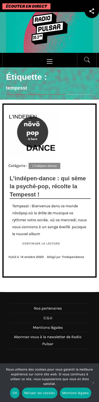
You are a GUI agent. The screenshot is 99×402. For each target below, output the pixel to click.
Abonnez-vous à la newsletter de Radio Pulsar (47, 340)
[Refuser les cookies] (93, 385)
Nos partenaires (48, 308)
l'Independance (73, 257)
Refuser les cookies (39, 393)
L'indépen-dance (44, 166)
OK (14, 393)
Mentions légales (48, 327)
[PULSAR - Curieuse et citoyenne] (49, 32)
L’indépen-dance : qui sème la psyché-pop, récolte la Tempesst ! (48, 186)
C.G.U (47, 318)
